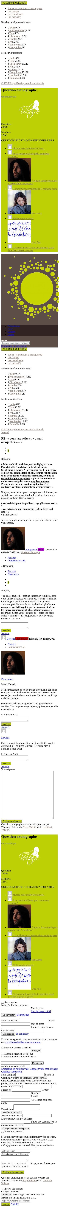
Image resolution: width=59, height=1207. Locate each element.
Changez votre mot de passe (44, 1068)
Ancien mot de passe (11, 1115)
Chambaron (15, 36)
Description (7, 1109)
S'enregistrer (23, 1014)
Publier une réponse (12, 821)
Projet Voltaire (29, 827)
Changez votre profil (11, 1071)
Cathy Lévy (15, 47)
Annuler (5, 633)
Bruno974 (14, 78)
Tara (11, 33)
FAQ (10, 329)
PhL (11, 41)
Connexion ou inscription (13, 346)
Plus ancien (13, 574)
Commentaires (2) (16, 647)
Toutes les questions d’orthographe (25, 8)
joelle (12, 27)
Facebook (6, 1089)
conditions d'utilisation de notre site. (23, 1042)
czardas (13, 39)
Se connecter (22, 1033)
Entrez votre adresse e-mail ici (16, 1047)
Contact (11, 331)
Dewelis (5, 737)
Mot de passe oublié (41, 1011)
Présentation (14, 326)
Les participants (15, 14)
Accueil (5, 432)
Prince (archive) (17, 30)
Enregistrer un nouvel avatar (15, 1068)
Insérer (6, 1204)
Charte (11, 334)
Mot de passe (37, 1008)
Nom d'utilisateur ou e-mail (14, 1005)
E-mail (52, 1020)
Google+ (35, 1093)
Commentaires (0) (16, 560)
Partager (12, 557)
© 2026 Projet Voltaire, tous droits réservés (22, 83)
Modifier (6, 630)
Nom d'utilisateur (10, 1020)
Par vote (12, 571)
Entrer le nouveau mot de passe (16, 1118)
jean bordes (15, 44)
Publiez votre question (13, 1172)
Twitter (44, 1089)
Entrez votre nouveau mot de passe (18, 1056)
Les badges (13, 11)
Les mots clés (14, 17)
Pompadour (7, 679)
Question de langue (30, 552)
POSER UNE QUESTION (14, 3)
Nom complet (8, 1074)
